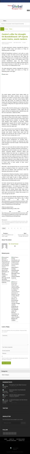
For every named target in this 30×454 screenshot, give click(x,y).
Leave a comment (5, 43)
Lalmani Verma (9, 207)
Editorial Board (20, 439)
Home (6, 29)
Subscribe (23, 422)
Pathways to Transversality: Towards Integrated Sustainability (12, 23)
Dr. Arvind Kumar (9, 42)
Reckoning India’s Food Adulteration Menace (17, 390)
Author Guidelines (11, 440)
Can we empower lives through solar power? (23, 235)
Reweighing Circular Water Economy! (17, 384)
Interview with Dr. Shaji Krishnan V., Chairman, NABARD (17, 395)
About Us (11, 439)
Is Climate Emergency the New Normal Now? (18, 400)
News (10, 29)
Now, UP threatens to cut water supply (7, 235)
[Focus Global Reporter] (15, 7)
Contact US (21, 440)
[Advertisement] (15, 11)
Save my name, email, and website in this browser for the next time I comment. (15, 359)
